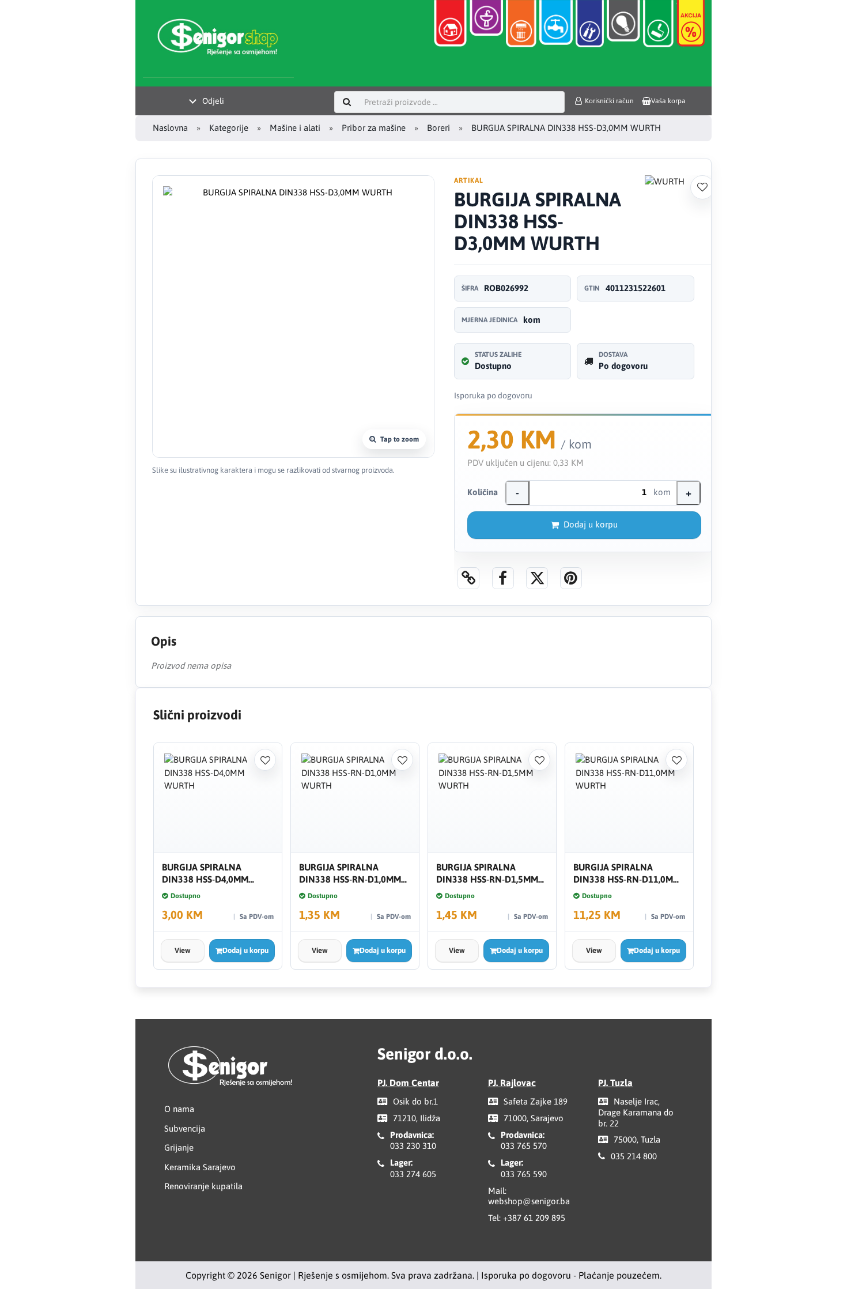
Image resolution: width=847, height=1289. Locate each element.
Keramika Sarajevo (200, 1167)
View (183, 950)
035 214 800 (634, 1156)
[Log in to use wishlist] (702, 187)
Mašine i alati (295, 128)
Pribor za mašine (374, 128)
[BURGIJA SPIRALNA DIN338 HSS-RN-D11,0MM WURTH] (629, 798)
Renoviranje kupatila (203, 1186)
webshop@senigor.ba (529, 1201)
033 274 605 (413, 1174)
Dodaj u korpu (591, 524)
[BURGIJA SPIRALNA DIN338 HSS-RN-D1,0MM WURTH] (355, 798)
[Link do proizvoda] (468, 578)
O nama (179, 1109)
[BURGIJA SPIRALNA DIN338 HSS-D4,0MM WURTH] (218, 798)
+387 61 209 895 (534, 1218)
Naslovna (170, 128)
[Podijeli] (503, 578)
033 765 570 (524, 1146)
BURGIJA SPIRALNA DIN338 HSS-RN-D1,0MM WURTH (350, 873)
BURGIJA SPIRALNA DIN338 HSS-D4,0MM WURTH (205, 873)
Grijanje (179, 1147)
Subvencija (184, 1128)
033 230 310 (413, 1146)
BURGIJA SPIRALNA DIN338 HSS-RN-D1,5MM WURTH (487, 873)
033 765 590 (524, 1174)
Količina (482, 492)
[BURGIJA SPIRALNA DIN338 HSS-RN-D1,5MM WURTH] (492, 798)
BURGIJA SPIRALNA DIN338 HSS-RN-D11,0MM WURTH (626, 873)
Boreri (438, 128)
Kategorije (228, 128)
